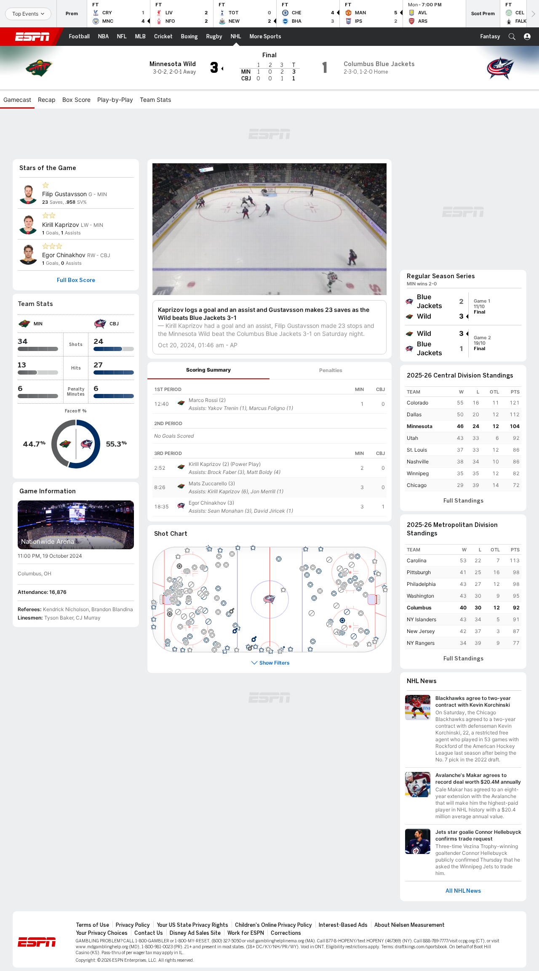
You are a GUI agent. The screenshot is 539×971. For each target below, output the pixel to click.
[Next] (532, 13)
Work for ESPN (245, 933)
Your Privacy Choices (102, 933)
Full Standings (463, 501)
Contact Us (148, 933)
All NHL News (463, 891)
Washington (420, 596)
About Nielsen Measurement (409, 925)
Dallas (414, 414)
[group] (463, 306)
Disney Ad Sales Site (195, 933)
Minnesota (419, 426)
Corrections (286, 933)
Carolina (417, 560)
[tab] (208, 370)
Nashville (418, 461)
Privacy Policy (133, 925)
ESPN (32, 36)
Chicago (417, 485)
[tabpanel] (269, 450)
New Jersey (421, 631)
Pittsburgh (419, 572)
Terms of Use (92, 925)
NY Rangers (421, 643)
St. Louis (417, 450)
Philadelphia (421, 584)
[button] (512, 36)
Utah (412, 438)
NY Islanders (421, 619)
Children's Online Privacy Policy (273, 925)
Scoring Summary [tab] (208, 370)
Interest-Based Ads (343, 925)
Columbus (419, 607)
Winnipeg (418, 473)
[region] (269, 397)
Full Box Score (76, 280)
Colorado (417, 402)
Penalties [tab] (330, 370)
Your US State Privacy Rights (192, 925)
